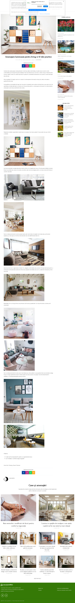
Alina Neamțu (38, 59)
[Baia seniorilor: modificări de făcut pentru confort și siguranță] (66, 86)
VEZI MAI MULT (37, 578)
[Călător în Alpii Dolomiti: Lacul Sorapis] (66, 46)
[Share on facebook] (23, 66)
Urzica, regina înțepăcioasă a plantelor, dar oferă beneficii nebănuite (69, 134)
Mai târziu (39, 6)
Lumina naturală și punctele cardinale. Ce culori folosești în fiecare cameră (47, 571)
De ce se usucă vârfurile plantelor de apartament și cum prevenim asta (69, 121)
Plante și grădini (60, 33)
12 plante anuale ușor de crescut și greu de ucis (68, 127)
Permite (45, 6)
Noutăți (59, 74)
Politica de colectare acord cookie (64, 590)
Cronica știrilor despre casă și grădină (64, 76)
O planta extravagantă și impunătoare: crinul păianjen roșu (66, 35)
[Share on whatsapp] (30, 66)
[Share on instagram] (27, 66)
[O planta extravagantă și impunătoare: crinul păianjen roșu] (66, 25)
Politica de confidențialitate (45, 13)
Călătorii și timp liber (61, 54)
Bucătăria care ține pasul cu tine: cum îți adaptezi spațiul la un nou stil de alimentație (28, 571)
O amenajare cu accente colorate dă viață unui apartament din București (47, 548)
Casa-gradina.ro (7, 585)
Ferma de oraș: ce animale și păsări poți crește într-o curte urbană (69, 115)
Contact (40, 590)
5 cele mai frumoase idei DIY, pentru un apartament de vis (18, 457)
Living (32, 59)
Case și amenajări (27, 59)
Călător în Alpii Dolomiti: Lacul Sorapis (64, 56)
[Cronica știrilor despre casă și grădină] (66, 66)
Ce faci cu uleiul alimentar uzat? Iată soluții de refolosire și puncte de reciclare (68, 107)
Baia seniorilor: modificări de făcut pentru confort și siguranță (65, 97)
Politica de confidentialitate (63, 588)
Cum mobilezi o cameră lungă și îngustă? (14, 458)
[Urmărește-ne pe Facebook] (2, 595)
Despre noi (40, 588)
